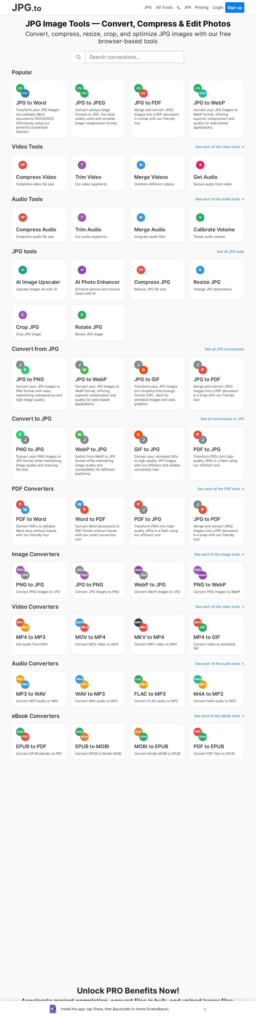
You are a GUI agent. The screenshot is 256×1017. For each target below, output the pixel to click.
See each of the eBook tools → (219, 716)
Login (217, 7)
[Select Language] (178, 7)
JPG (148, 7)
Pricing (201, 7)
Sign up (235, 7)
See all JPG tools (230, 251)
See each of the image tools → (219, 554)
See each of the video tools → (219, 147)
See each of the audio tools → (219, 199)
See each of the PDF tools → (221, 489)
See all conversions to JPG (222, 419)
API (187, 7)
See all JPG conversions (224, 349)
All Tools (164, 7)
